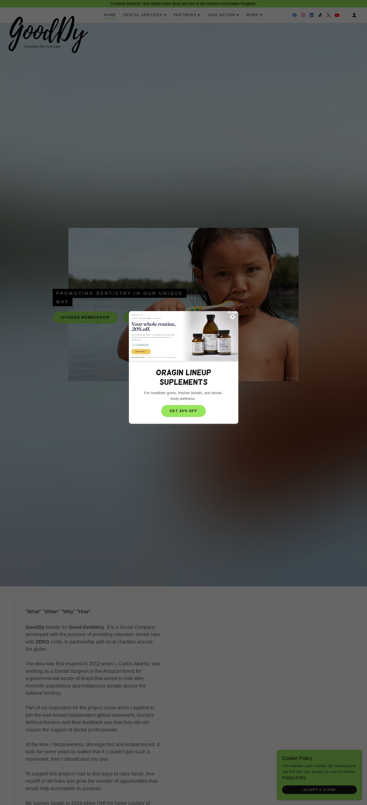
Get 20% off (183, 411)
